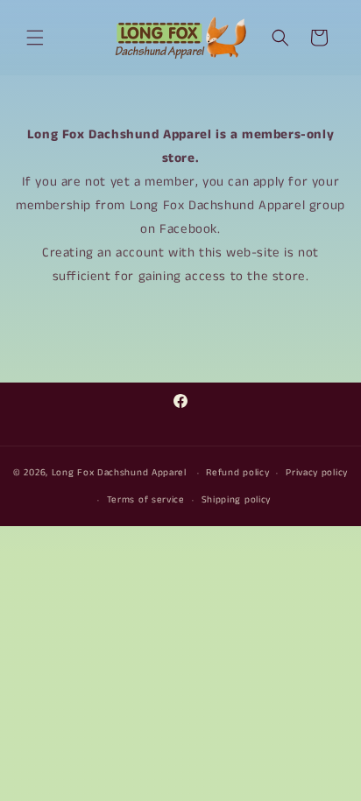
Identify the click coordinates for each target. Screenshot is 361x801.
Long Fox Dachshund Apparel (119, 473)
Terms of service (146, 500)
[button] (35, 37)
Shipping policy (237, 500)
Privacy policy (317, 473)
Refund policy (237, 473)
